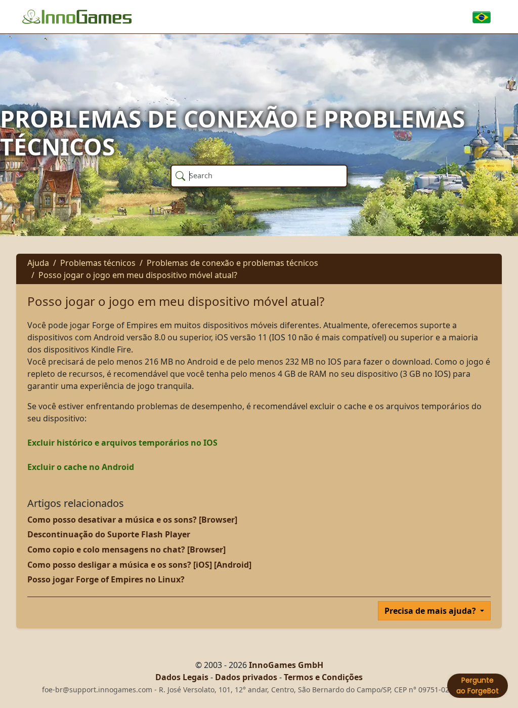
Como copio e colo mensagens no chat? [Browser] (126, 549)
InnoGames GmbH (286, 665)
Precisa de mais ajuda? (431, 610)
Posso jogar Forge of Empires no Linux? (106, 579)
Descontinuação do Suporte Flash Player (108, 534)
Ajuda (38, 262)
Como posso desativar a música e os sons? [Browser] (132, 519)
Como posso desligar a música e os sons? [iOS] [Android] (139, 564)
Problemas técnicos (98, 262)
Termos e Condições (323, 677)
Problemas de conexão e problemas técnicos (232, 262)
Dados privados (246, 677)
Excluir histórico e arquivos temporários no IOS (122, 442)
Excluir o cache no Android (80, 467)
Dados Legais (181, 677)
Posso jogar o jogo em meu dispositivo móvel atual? (137, 275)
